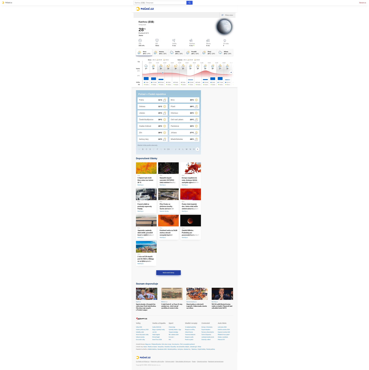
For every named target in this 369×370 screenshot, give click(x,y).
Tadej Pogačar (156, 334)
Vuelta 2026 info (156, 327)
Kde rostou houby (166, 344)
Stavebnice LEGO (162, 349)
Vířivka (199, 346)
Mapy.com (148, 344)
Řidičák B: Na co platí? (224, 334)
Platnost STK (221, 339)
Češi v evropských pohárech (187, 344)
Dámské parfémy (172, 349)
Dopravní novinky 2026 (224, 332)
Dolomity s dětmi (206, 339)
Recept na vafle (189, 337)
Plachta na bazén (152, 346)
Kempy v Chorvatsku (207, 327)
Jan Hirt (154, 332)
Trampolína (161, 346)
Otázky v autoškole (223, 337)
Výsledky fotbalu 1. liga (175, 329)
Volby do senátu (140, 337)
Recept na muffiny (190, 329)
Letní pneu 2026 (222, 327)
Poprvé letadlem (206, 329)
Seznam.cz (362, 2)
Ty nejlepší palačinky (190, 327)
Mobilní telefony (152, 349)
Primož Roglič (156, 337)
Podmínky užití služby (157, 361)
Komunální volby (140, 339)
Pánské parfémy (210, 349)
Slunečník (167, 346)
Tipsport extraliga (173, 332)
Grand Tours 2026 (157, 339)
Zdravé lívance (189, 332)
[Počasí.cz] (145, 9)
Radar (194, 361)
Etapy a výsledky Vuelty (158, 329)
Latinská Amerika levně (208, 337)
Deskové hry (187, 349)
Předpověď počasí (156, 344)
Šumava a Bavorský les (208, 332)
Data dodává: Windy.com (183, 361)
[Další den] (231, 72)
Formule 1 (171, 337)
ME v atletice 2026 (173, 334)
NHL (170, 339)
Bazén (145, 346)
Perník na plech (189, 339)
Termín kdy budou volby (142, 334)
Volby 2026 (139, 327)
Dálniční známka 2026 (224, 329)
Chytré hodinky (201, 349)
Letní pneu (180, 349)
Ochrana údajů (169, 361)
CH (168, 149)
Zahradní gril (193, 346)
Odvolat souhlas (202, 361)
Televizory (194, 349)
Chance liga (172, 327)
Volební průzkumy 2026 (142, 329)
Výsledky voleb (140, 332)
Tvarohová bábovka (190, 334)
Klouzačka (173, 346)
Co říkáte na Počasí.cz (142, 361)
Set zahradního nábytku (183, 346)
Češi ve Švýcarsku (206, 334)
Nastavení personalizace (215, 361)
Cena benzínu (175, 344)
